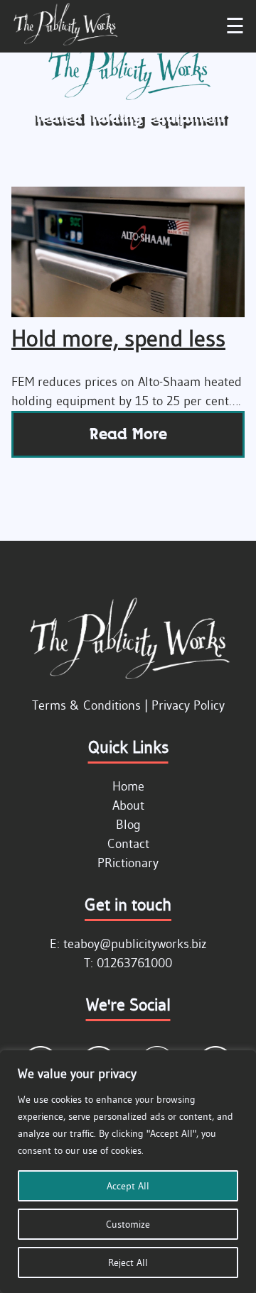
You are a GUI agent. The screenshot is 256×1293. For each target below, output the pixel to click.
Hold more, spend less (118, 338)
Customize (128, 1224)
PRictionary (128, 863)
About (128, 805)
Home (128, 786)
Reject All (128, 1262)
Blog (128, 824)
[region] (128, 1171)
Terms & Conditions (86, 705)
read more (128, 434)
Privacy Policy (188, 705)
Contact (128, 844)
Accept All (128, 1185)
